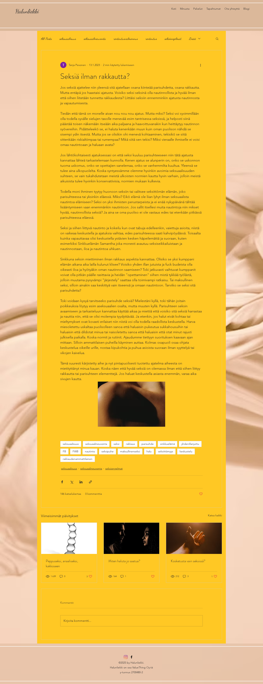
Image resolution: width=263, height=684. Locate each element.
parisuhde (148, 444)
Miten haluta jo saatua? (124, 561)
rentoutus (151, 38)
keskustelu (186, 451)
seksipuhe (107, 451)
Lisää (192, 38)
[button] (217, 38)
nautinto (90, 451)
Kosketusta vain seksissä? (188, 561)
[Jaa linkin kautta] (90, 482)
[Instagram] (126, 657)
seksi (116, 444)
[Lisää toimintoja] (200, 65)
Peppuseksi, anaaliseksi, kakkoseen (62, 564)
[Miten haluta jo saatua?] (131, 538)
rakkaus (130, 444)
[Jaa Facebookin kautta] (62, 482)
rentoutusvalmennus (126, 38)
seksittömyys (165, 451)
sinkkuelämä (167, 444)
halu (149, 451)
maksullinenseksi (130, 451)
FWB (75, 451)
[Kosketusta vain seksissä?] (194, 538)
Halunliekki (27, 11)
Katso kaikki (215, 515)
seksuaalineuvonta (95, 38)
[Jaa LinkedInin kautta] (81, 482)
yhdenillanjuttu (190, 444)
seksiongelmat (173, 38)
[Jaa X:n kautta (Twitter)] (71, 482)
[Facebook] (131, 657)
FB (64, 451)
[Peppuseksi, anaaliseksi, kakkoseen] (69, 538)
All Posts (46, 38)
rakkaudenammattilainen (77, 459)
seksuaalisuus (67, 38)
